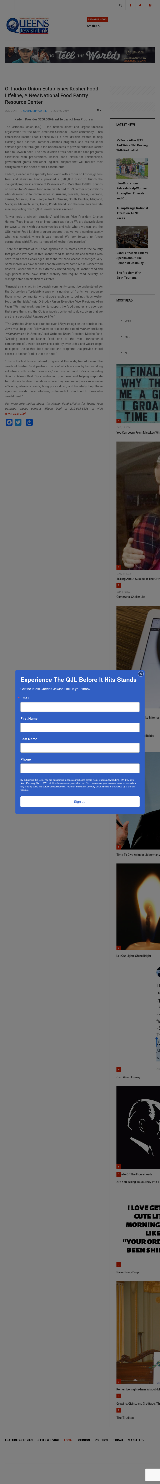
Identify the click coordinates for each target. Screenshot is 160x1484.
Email (24, 698)
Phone (25, 759)
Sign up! (80, 801)
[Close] (140, 673)
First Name (29, 718)
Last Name (28, 739)
